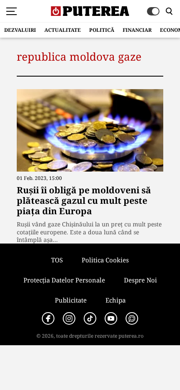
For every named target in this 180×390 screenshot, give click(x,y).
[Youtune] (111, 318)
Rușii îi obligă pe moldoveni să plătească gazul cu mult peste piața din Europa (84, 200)
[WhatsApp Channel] (132, 318)
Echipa (115, 300)
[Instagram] (69, 318)
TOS (57, 260)
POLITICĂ (101, 29)
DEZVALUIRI (20, 29)
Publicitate (71, 300)
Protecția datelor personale (64, 280)
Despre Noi (140, 280)
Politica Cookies (105, 260)
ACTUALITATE (62, 29)
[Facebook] (48, 318)
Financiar (137, 29)
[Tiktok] (90, 318)
